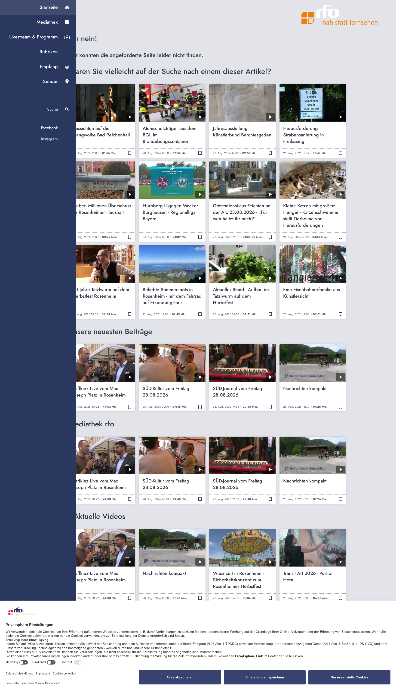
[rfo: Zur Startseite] (339, 15)
